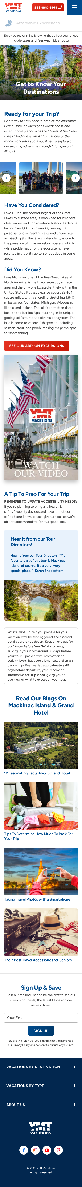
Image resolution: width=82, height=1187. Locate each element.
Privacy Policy (21, 1045)
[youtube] (46, 1150)
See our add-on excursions (36, 346)
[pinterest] (58, 1150)
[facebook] (23, 1150)
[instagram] (35, 1150)
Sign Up (41, 1031)
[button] (41, 1067)
